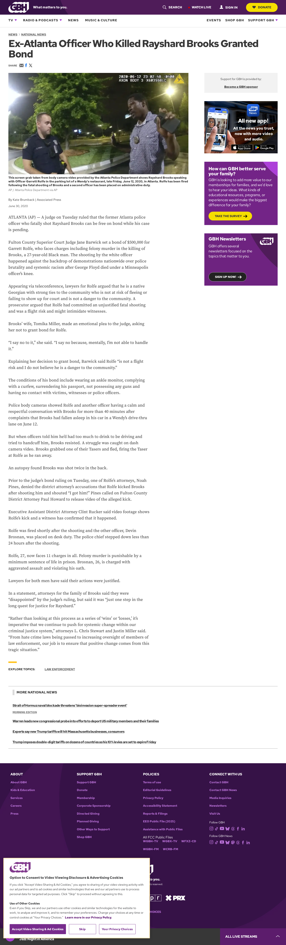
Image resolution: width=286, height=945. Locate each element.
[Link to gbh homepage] (18, 7)
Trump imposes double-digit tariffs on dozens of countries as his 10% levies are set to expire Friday (84, 742)
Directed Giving (88, 813)
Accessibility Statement (160, 806)
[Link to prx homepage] (175, 897)
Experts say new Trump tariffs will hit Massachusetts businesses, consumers (68, 731)
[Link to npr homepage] (152, 897)
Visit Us (214, 813)
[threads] (233, 828)
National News (33, 34)
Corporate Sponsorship (94, 806)
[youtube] (222, 828)
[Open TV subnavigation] (16, 20)
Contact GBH (218, 782)
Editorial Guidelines (157, 790)
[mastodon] (233, 842)
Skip (82, 929)
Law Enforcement (60, 669)
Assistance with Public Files (163, 829)
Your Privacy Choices (117, 929)
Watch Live (201, 7)
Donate (264, 7)
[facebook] (238, 828)
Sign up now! (225, 277)
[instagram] (211, 828)
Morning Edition (25, 712)
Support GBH (261, 20)
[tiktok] (216, 828)
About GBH (18, 782)
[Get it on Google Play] (264, 147)
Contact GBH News (223, 790)
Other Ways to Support (93, 829)
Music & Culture (101, 20)
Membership (86, 798)
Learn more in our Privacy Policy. (88, 917)
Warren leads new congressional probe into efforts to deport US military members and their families (86, 721)
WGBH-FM (151, 849)
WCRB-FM (170, 849)
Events (214, 20)
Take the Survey (228, 216)
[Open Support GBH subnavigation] (277, 20)
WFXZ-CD (188, 841)
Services (16, 798)
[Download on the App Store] (242, 147)
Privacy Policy (153, 798)
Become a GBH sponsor (241, 87)
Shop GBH (234, 20)
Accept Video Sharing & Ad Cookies (38, 929)
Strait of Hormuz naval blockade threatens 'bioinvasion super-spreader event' (70, 705)
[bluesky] (227, 828)
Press (14, 813)
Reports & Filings (155, 813)
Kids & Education (22, 790)
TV (10, 20)
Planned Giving (88, 821)
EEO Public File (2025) (159, 821)
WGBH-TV (150, 841)
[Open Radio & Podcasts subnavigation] (61, 20)
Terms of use (152, 782)
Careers (16, 806)
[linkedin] (243, 828)
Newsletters (218, 806)
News (73, 20)
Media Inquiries (220, 798)
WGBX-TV (169, 841)
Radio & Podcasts (40, 20)
